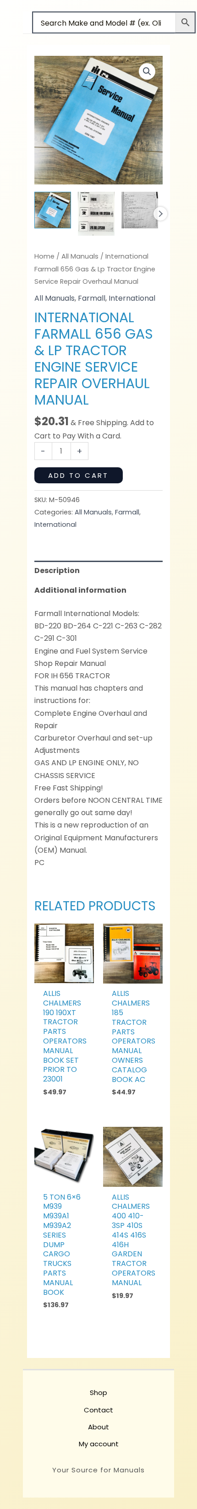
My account (99, 1444)
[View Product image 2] (96, 214)
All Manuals (79, 256)
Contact (98, 1410)
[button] (147, 71)
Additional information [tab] (80, 590)
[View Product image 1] (52, 210)
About (98, 1427)
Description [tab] (57, 570)
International (132, 298)
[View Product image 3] (139, 210)
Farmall (91, 298)
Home (44, 256)
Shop (98, 1392)
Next (160, 214)
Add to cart (78, 475)
